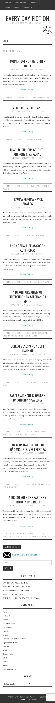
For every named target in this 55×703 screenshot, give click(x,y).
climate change (43, 333)
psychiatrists (13, 487)
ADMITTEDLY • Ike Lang (27, 107)
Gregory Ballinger (18, 536)
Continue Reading (27, 89)
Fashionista (23, 699)
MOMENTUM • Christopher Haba (27, 63)
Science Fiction (11, 97)
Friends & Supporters (12, 7)
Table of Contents (9, 669)
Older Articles (12, 546)
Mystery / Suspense (10, 642)
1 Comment (40, 158)
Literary (6, 635)
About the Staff (20, 2)
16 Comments (40, 69)
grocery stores (30, 434)
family (5, 336)
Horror (5, 619)
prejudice (21, 336)
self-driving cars (43, 282)
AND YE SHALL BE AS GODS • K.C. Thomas (27, 248)
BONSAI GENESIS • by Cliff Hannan (28, 348)
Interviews (6, 631)
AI (27, 282)
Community (34, 2)
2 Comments (40, 254)
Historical (6, 616)
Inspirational (7, 627)
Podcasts (6, 646)
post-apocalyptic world (33, 536)
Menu (5, 41)
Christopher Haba (39, 97)
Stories (19, 97)
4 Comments (40, 111)
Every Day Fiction (27, 18)
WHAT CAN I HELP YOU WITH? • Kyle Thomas (21, 598)
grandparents (12, 336)
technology (46, 536)
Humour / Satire (11, 533)
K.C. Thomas (33, 282)
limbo (48, 97)
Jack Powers (40, 235)
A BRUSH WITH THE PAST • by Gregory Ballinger (27, 499)
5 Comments (40, 207)
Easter (22, 434)
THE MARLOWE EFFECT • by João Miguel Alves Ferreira (27, 447)
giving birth (31, 235)
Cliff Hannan (31, 382)
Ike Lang (30, 139)
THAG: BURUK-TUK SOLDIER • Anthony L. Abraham (27, 152)
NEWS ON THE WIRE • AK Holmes (16, 586)
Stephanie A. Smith (31, 336)
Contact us (28, 7)
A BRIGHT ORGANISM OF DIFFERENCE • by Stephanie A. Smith (27, 297)
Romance (6, 650)
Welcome (8, 2)
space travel (37, 139)
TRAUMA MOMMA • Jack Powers (27, 201)
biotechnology (32, 333)
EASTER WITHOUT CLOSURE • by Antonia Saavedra (27, 397)
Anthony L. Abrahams (34, 186)
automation (16, 434)
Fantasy (5, 612)
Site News (6, 658)
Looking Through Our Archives (14, 638)
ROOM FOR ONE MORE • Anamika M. (17, 590)
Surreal (25, 97)
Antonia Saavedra (33, 432)
